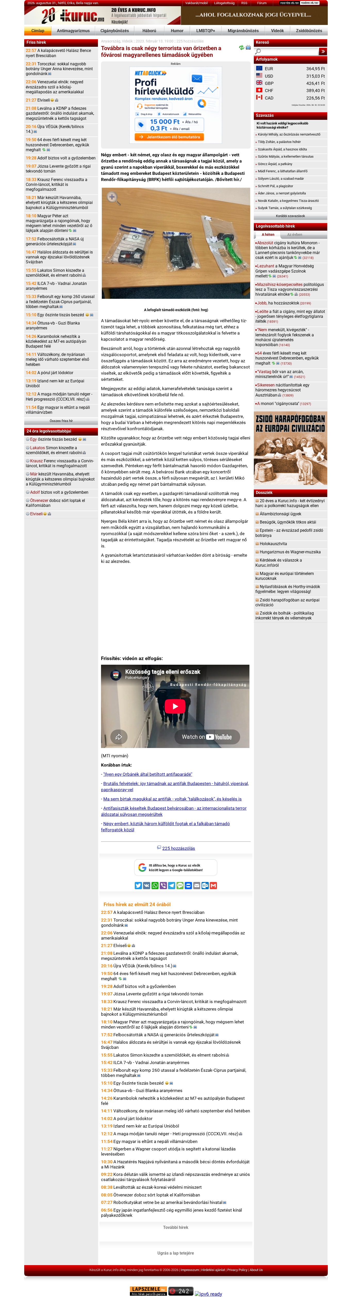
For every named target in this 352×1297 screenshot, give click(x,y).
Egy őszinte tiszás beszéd (55, 315)
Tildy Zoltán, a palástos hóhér (278, 142)
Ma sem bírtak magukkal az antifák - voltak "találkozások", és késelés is (172, 798)
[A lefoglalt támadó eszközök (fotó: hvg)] (176, 244)
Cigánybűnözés (114, 31)
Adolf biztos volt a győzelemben (61, 158)
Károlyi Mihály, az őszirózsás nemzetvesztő (287, 134)
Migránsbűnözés (243, 31)
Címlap (37, 31)
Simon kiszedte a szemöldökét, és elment (54, 450)
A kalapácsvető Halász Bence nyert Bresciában (58, 53)
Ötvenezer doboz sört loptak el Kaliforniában (156, 1194)
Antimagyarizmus (73, 31)
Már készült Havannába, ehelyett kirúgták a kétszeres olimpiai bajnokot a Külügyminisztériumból (59, 202)
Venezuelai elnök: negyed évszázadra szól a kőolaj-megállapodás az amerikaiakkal (55, 87)
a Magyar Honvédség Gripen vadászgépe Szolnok (284, 271)
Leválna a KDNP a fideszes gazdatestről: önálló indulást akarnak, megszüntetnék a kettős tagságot (60, 113)
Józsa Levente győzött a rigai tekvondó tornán (58, 169)
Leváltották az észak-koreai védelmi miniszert (157, 1187)
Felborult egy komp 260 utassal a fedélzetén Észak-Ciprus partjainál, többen (60, 301)
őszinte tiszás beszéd (54, 439)
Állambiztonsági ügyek (280, 514)
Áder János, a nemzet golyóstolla (280, 193)
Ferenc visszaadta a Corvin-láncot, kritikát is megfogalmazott (60, 463)
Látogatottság (224, 3)
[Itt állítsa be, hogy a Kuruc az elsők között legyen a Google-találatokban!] (175, 875)
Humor (177, 31)
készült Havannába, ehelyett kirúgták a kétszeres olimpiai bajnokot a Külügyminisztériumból (60, 479)
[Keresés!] (323, 51)
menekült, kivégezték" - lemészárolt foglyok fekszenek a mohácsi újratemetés (284, 337)
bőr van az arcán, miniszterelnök (280, 374)
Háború (149, 31)
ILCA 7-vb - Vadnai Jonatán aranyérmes (56, 286)
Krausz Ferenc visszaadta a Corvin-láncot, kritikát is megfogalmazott (56, 184)
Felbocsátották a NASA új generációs (55, 241)
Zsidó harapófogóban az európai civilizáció (287, 602)
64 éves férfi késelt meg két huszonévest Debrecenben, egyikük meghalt (57, 145)
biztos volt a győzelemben (59, 492)
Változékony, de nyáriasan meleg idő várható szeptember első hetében (57, 359)
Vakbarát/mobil (196, 3)
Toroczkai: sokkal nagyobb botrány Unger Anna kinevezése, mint (59, 69)
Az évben (294, 234)
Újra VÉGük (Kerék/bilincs (55, 129)
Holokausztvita (273, 544)
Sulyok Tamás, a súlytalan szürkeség (283, 208)
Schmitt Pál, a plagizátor (274, 186)
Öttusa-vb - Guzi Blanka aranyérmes (53, 325)
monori (284, 403)
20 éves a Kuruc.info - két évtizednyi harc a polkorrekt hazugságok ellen (290, 503)
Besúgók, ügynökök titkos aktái (288, 522)
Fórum (261, 3)
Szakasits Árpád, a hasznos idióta (281, 149)
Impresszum (190, 1270)
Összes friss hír (61, 421)
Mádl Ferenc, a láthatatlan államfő (281, 171)
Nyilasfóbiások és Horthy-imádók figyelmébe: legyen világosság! (287, 589)
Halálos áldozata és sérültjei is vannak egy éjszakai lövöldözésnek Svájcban (59, 257)
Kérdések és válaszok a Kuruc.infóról (278, 563)
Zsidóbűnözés (309, 31)
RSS (244, 3)
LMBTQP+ (205, 31)
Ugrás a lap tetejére (175, 1253)
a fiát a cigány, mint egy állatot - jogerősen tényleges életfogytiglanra (290, 316)
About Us (256, 1270)
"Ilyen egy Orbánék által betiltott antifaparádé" (147, 774)
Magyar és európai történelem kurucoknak (284, 576)
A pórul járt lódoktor (49, 373)
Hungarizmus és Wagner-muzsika (290, 552)
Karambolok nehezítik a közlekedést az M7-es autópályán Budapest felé (56, 341)
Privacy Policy (237, 1270)
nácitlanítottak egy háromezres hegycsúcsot (282, 390)
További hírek (175, 1227)
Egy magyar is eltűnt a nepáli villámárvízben (58, 410)
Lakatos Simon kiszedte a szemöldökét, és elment (55, 273)
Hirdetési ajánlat (213, 1270)
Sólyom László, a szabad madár (279, 179)
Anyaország (110, 41)
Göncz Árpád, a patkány (273, 164)
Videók (277, 31)
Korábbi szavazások (290, 216)
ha (284, 303)
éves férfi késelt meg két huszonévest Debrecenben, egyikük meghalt (287, 358)
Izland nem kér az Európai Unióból (55, 383)
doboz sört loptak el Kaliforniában (55, 503)
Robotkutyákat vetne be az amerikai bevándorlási (167, 1202)
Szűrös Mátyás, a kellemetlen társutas (284, 156)
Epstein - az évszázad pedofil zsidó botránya (289, 533)
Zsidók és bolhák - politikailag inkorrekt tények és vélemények (284, 615)
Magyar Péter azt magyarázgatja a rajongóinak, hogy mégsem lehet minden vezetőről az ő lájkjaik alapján (59, 223)
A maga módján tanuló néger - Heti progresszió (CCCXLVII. (59, 396)
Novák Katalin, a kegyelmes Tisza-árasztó (287, 201)
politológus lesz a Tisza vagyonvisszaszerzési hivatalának (289, 289)
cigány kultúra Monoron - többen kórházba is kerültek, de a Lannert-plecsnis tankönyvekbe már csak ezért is (287, 250)
